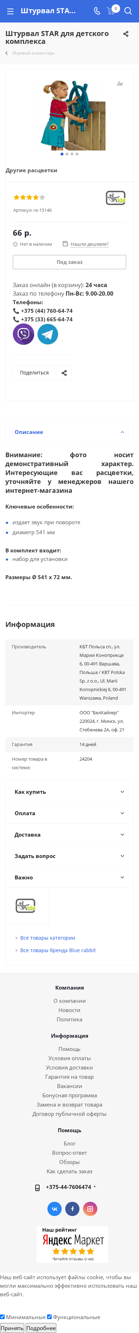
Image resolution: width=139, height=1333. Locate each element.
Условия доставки (69, 1067)
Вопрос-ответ (69, 1152)
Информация (69, 1035)
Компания (69, 987)
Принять (12, 1328)
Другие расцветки (31, 170)
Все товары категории (47, 937)
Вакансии (69, 1085)
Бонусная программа (69, 1095)
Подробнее (41, 1328)
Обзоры (69, 1161)
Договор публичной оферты (69, 1113)
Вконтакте (54, 1209)
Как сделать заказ (69, 1171)
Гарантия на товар (69, 1076)
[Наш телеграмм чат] (47, 333)
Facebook (72, 1209)
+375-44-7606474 (68, 1186)
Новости (69, 1009)
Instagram (90, 1209)
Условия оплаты (69, 1058)
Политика (69, 1019)
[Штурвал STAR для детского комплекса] (69, 114)
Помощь (69, 1048)
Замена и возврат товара (69, 1104)
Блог (70, 1143)
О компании (69, 1000)
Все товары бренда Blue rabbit (58, 950)
